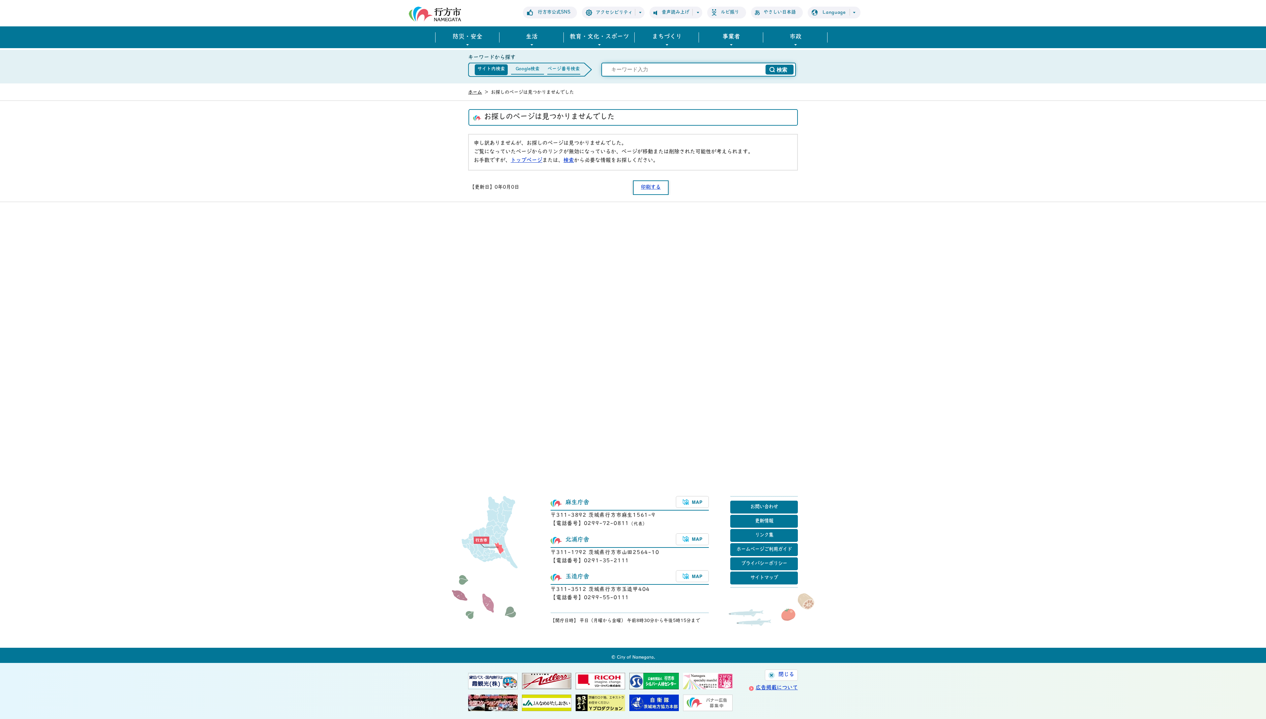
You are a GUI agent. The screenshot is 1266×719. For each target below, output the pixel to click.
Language (834, 12)
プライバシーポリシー (764, 563)
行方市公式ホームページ (435, 14)
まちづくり (667, 37)
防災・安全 (467, 37)
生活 (532, 37)
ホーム (475, 92)
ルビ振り (730, 12)
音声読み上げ (675, 12)
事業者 (731, 37)
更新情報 (764, 521)
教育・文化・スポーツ (599, 37)
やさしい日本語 (780, 12)
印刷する (651, 187)
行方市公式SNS (554, 12)
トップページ (526, 160)
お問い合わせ (764, 507)
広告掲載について (777, 688)
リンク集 (764, 535)
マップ (692, 502)
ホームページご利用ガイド (764, 549)
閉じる (786, 674)
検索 (568, 160)
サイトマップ (764, 578)
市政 (795, 37)
